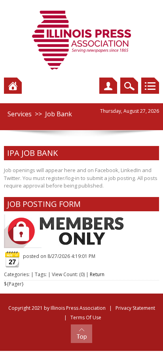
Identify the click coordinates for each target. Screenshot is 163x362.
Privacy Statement (135, 308)
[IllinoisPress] (81, 39)
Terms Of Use (85, 317)
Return (97, 274)
